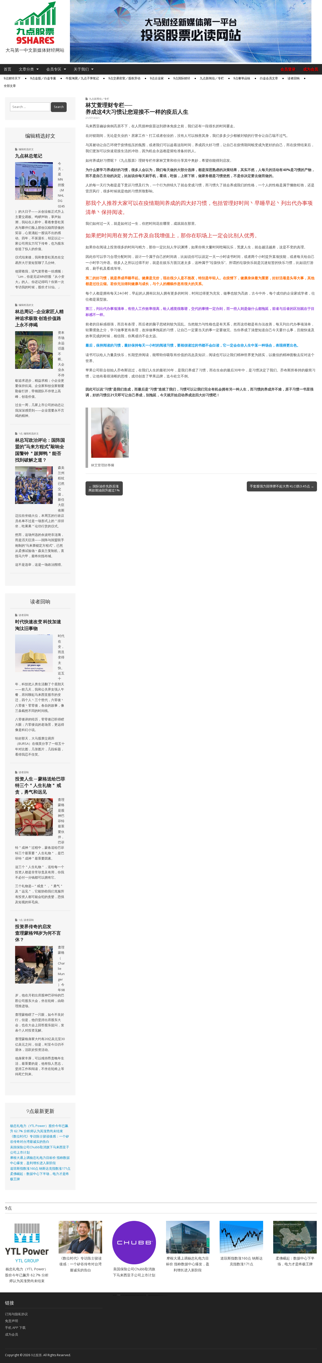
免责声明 (11, 1321)
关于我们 (81, 69)
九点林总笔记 (28, 155)
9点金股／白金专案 (43, 78)
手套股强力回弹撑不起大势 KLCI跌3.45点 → (282, 486)
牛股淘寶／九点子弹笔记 (82, 78)
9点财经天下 (12, 78)
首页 (7, 69)
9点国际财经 (181, 78)
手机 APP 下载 (15, 1327)
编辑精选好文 (26, 149)
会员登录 (288, 69)
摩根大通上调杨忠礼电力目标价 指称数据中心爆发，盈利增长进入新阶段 (187, 1264)
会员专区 (53, 69)
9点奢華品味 (241, 78)
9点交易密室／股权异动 (124, 78)
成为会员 (310, 69)
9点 (21, 433)
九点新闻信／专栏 (212, 78)
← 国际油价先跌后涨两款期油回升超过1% (104, 488)
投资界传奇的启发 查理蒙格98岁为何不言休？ (38, 933)
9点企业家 (157, 78)
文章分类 (26, 69)
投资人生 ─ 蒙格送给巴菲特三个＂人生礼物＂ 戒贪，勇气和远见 (40, 785)
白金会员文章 (269, 78)
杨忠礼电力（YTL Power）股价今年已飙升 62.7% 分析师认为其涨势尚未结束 (27, 1275)
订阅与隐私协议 (16, 1314)
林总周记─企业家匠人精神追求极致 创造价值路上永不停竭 (39, 318)
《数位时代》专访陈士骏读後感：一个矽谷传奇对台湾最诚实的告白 (80, 1264)
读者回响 (294, 78)
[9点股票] (35, 22)
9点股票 (36, 1355)
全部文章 (10, 86)
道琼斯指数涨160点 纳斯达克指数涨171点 (40, 1168)
